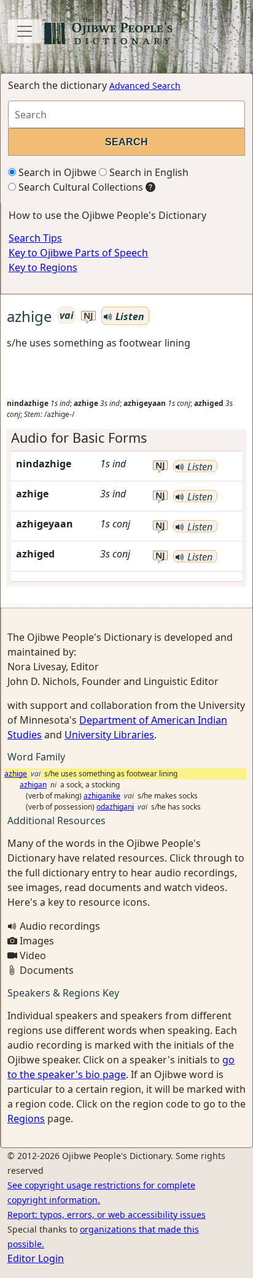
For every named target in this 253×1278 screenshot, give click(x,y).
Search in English (148, 172)
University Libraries (109, 734)
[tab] (126, 438)
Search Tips (35, 238)
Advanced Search (145, 85)
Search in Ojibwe (56, 172)
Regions (26, 1118)
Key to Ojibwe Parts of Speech (78, 252)
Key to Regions (43, 267)
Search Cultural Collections (79, 187)
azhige (15, 773)
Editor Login (35, 1258)
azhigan (33, 784)
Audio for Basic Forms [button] (79, 437)
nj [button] (88, 316)
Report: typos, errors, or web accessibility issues (106, 1214)
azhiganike (102, 795)
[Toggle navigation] (24, 31)
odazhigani (115, 807)
